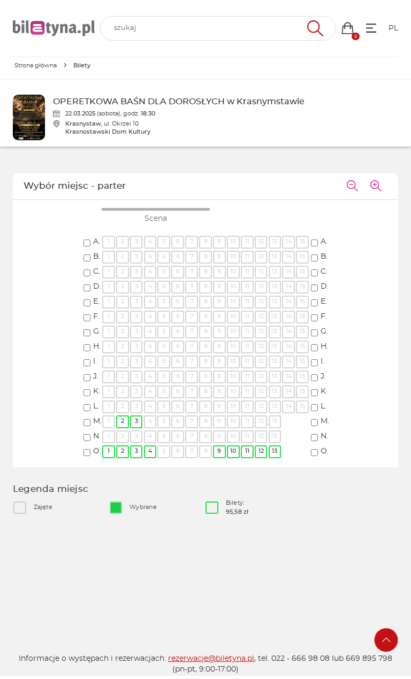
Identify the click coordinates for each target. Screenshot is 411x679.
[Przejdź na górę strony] (386, 640)
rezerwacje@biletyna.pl (211, 658)
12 (261, 451)
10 (233, 451)
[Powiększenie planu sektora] (375, 186)
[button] (347, 28)
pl (393, 28)
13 (274, 451)
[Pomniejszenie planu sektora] (352, 186)
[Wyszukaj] (314, 28)
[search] (218, 28)
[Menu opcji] (371, 28)
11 (247, 451)
